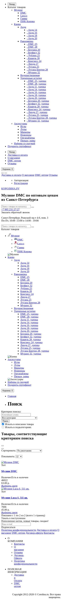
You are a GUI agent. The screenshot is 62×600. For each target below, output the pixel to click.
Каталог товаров (17, 7)
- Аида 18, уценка (36, 95)
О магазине (14, 157)
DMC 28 (24, 280)
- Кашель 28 (33, 58)
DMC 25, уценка (29, 314)
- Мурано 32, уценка (38, 120)
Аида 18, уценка (29, 328)
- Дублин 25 (33, 55)
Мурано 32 (26, 305)
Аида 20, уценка (29, 331)
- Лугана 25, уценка (37, 115)
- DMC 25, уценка (36, 81)
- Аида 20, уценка (36, 98)
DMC (23, 13)
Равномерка (26, 41)
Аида (23, 27)
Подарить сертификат (19, 146)
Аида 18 (24, 268)
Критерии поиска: (11, 411)
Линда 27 (25, 297)
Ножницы (25, 135)
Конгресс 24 (27, 294)
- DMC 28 (32, 47)
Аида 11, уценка (29, 319)
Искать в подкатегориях (17, 427)
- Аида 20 (32, 38)
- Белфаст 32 (33, 52)
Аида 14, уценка (29, 322)
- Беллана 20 (33, 49)
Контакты (49, 533)
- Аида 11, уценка (36, 86)
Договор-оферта (34, 533)
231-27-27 (10, 209)
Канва (17, 24)
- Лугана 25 (33, 66)
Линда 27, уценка (29, 345)
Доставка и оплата (18, 155)
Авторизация (21, 180)
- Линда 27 (32, 64)
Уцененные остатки (31, 78)
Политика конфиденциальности (18, 530)
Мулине (18, 10)
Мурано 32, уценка (30, 353)
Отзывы (12, 163)
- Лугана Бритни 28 (37, 69)
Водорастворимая (30, 75)
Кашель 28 (26, 291)
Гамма (23, 18)
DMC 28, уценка (29, 316)
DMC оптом (14, 160)
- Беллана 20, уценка (38, 101)
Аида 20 (24, 271)
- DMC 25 (32, 44)
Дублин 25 (26, 288)
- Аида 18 (32, 35)
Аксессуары (20, 123)
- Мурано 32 (33, 72)
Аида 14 (24, 263)
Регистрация (21, 183)
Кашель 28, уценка (30, 339)
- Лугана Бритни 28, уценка (42, 118)
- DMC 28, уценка (36, 83)
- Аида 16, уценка (36, 92)
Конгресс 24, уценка (31, 342)
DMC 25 (24, 277)
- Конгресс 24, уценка (38, 109)
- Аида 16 (32, 32)
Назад (12, 4)
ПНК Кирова (27, 21)
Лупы (23, 129)
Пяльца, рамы (27, 140)
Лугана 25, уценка (30, 348)
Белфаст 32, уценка (30, 336)
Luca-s (23, 15)
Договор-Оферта (19, 556)
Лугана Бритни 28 (30, 302)
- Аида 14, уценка (36, 89)
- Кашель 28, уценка (37, 106)
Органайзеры (27, 137)
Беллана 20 (26, 282)
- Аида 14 (32, 30)
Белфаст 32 (26, 285)
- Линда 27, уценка (37, 112)
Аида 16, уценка (29, 325)
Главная (12, 396)
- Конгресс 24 (34, 61)
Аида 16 (24, 265)
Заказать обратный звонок (15, 212)
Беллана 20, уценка (30, 333)
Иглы (23, 126)
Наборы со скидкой (24, 143)
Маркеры (25, 132)
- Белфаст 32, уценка (38, 103)
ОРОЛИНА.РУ (10, 188)
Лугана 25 (25, 299)
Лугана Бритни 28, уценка (34, 351)
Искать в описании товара (19, 424)
